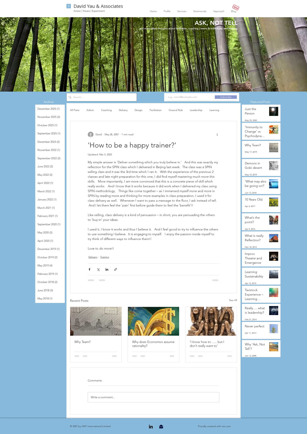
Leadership (196, 110)
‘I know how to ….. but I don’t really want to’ (207, 344)
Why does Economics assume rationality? (153, 344)
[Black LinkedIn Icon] (151, 401)
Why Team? (82, 342)
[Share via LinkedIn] (107, 269)
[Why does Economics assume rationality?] (153, 321)
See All (233, 300)
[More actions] (217, 134)
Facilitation (155, 110)
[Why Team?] (96, 321)
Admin (90, 110)
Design (138, 110)
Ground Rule (176, 110)
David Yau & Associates (98, 6)
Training (104, 257)
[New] (235, 7)
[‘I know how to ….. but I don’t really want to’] (211, 321)
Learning (214, 110)
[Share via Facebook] (89, 269)
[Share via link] (115, 269)
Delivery (123, 110)
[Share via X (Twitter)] (98, 269)
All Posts (74, 110)
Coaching (106, 110)
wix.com (226, 400)
